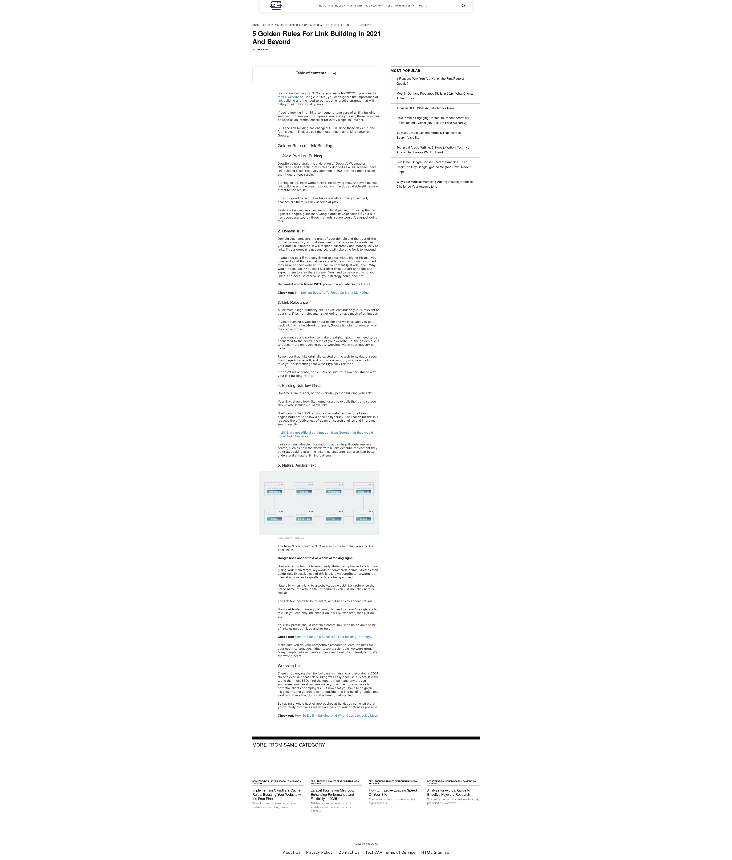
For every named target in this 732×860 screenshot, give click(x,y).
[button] (463, 5)
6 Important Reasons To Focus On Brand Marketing (332, 292)
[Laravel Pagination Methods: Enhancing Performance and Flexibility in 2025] (337, 765)
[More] (476, 40)
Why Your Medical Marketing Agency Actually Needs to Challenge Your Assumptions (434, 184)
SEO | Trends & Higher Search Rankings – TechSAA (293, 25)
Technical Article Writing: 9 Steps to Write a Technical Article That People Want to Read (433, 149)
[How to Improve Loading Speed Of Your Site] (395, 765)
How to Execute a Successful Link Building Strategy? (333, 637)
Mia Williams (262, 49)
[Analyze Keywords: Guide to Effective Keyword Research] (453, 765)
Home (255, 25)
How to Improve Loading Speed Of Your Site (393, 792)
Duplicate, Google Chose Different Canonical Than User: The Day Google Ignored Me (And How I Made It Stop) (433, 167)
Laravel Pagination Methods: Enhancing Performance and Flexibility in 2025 (332, 794)
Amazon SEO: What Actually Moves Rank (425, 108)
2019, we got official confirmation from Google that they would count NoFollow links (325, 434)
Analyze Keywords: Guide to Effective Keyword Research (448, 792)
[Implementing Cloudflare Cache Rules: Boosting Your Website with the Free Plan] (278, 765)
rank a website (288, 97)
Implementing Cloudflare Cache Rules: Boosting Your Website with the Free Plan (278, 794)
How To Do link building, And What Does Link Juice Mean (336, 715)
